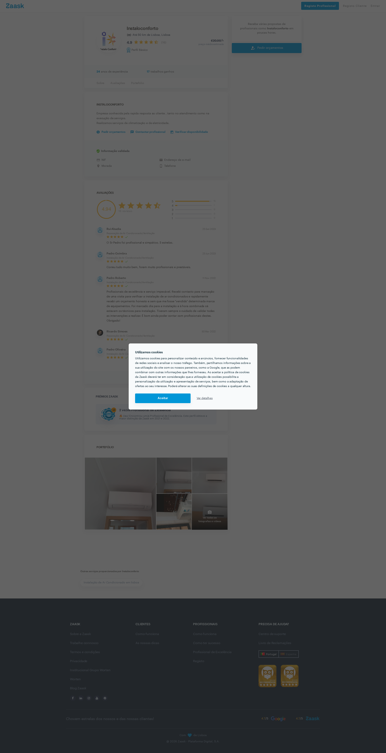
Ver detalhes (205, 398)
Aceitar (163, 398)
